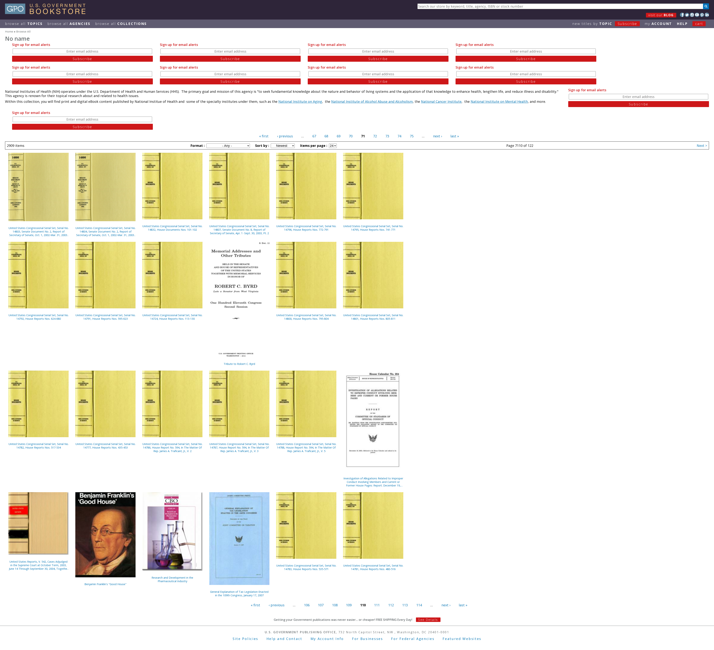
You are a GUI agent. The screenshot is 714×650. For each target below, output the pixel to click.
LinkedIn (707, 15)
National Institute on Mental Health (499, 101)
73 (387, 136)
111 (377, 605)
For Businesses (367, 638)
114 (419, 605)
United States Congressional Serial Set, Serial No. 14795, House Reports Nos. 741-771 (373, 227)
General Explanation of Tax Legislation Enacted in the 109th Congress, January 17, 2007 (239, 593)
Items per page (313, 145)
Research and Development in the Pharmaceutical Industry (172, 579)
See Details (428, 620)
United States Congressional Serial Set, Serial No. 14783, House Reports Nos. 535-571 (306, 567)
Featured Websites (462, 638)
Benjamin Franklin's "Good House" (105, 584)
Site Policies (245, 638)
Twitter (687, 15)
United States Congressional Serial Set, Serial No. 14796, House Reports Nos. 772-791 (306, 227)
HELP (682, 23)
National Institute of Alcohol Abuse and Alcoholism (372, 101)
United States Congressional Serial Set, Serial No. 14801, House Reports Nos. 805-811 (373, 316)
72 (375, 136)
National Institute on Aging (300, 101)
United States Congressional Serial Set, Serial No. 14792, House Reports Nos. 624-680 (39, 316)
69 (338, 136)
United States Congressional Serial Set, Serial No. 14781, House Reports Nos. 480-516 (373, 567)
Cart (699, 23)
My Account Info (327, 638)
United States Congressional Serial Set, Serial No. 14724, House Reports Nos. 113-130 (172, 316)
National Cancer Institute (441, 101)
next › (437, 136)
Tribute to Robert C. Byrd (239, 364)
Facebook (682, 15)
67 (314, 136)
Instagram (692, 15)
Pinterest (702, 15)
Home (9, 31)
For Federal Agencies (412, 638)
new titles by (604, 23)
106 (307, 605)
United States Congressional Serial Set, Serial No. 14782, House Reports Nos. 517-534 (39, 445)
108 (335, 605)
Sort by (261, 145)
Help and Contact (284, 638)
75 (412, 136)
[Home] (47, 13)
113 (405, 605)
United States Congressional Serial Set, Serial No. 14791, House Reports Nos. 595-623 (105, 316)
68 (326, 136)
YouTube (697, 15)
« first (263, 136)
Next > (702, 145)
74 (399, 136)
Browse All (24, 23)
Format (197, 145)
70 (351, 136)
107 (321, 605)
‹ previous (285, 136)
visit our (661, 15)
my (658, 23)
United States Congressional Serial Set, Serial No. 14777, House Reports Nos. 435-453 (105, 445)
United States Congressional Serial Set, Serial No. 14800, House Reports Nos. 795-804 (306, 316)
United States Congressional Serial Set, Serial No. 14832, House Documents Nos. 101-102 (172, 227)
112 (391, 605)
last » (454, 136)
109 (349, 605)
